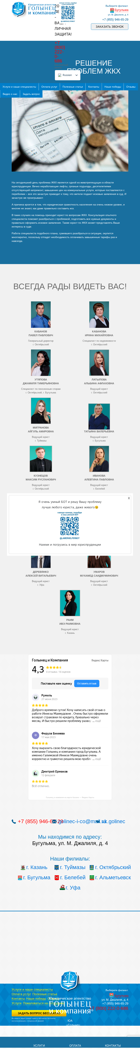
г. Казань (36, 867)
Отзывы (130, 86)
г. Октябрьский (108, 867)
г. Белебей (72, 877)
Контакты (93, 86)
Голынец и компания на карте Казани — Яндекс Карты (70, 797)
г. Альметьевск (108, 877)
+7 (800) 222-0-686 (60, 51)
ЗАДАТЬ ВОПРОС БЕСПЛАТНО (39, 1013)
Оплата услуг (49, 86)
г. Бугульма (36, 877)
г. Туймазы (72, 867)
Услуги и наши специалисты (19, 86)
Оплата (75, 1045)
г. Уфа (73, 888)
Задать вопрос (31, 94)
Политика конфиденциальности (24, 1023)
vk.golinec (113, 821)
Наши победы (112, 86)
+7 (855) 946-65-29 (115, 19)
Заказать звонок (110, 26)
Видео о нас (10, 94)
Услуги (17, 1003)
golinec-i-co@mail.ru (82, 821)
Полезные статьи (73, 86)
